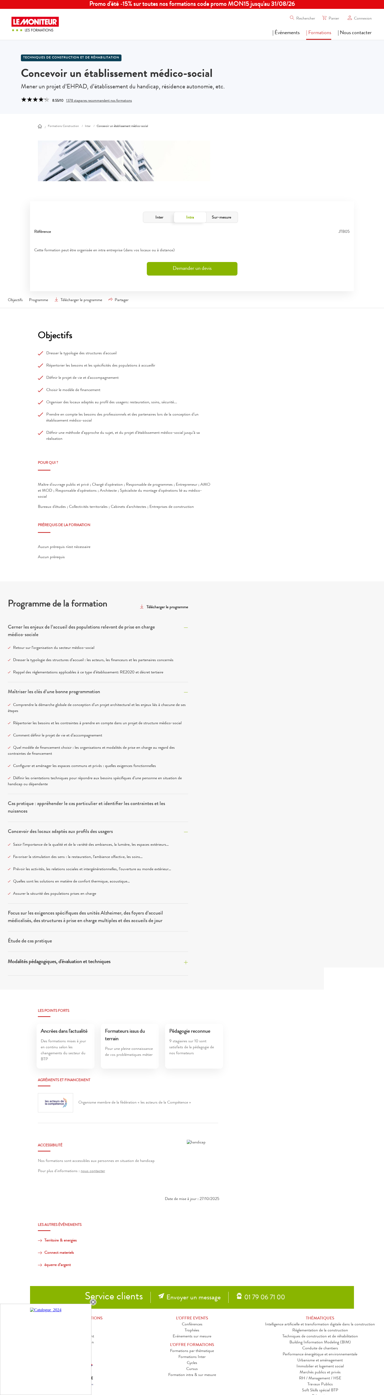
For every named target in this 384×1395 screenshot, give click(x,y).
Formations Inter (192, 1357)
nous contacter (93, 1171)
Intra (190, 218)
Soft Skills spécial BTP (320, 1390)
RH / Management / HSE (320, 1378)
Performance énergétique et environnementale (320, 1355)
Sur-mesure (221, 218)
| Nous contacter (355, 33)
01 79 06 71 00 (264, 1298)
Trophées (192, 1331)
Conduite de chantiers (320, 1349)
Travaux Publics (320, 1384)
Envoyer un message (193, 1298)
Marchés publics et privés (320, 1372)
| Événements (286, 33)
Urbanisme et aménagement (320, 1361)
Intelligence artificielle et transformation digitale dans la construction (320, 1325)
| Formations (318, 33)
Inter (159, 218)
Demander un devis (192, 268)
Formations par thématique (192, 1351)
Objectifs (15, 300)
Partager (122, 300)
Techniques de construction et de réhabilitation (320, 1337)
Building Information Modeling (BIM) (320, 1343)
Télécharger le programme (81, 300)
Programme (38, 300)
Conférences (192, 1325)
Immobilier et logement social (320, 1366)
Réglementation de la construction (320, 1331)
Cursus (192, 1369)
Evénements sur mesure (192, 1337)
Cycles (192, 1363)
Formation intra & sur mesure (192, 1375)
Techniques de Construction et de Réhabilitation (71, 57)
